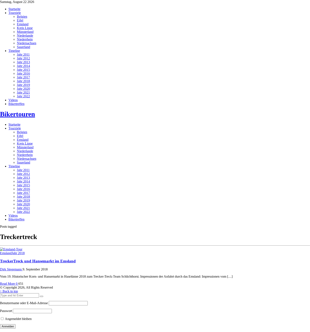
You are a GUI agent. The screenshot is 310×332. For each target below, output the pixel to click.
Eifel (20, 20)
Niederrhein (25, 39)
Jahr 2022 (23, 96)
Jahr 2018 (23, 81)
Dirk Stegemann (11, 269)
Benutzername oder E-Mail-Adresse (24, 303)
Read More (8, 283)
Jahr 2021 (23, 92)
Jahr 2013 (23, 62)
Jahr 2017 (23, 77)
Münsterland (25, 32)
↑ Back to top (9, 291)
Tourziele (14, 13)
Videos (13, 100)
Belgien (22, 16)
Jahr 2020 (23, 88)
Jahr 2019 (23, 85)
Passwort (6, 311)
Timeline (14, 50)
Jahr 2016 (23, 73)
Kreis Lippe (25, 28)
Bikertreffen (16, 104)
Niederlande (25, 35)
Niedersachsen (26, 43)
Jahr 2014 (23, 66)
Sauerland (23, 47)
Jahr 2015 (23, 69)
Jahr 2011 (23, 54)
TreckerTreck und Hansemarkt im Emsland (38, 261)
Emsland (22, 24)
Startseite (14, 9)
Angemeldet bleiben (18, 319)
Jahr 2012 (23, 58)
